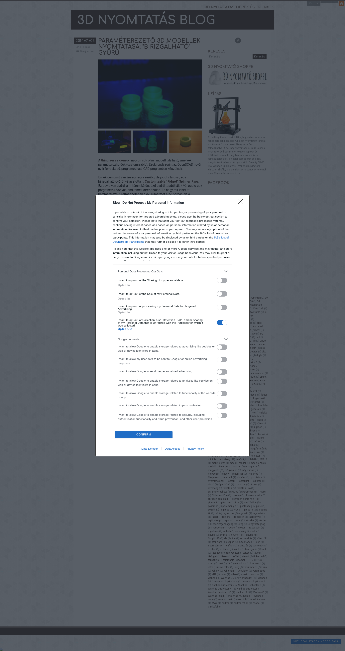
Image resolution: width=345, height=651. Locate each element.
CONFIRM (143, 434)
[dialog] (172, 325)
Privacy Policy (195, 448)
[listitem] (172, 271)
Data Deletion (150, 448)
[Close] (241, 203)
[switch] (222, 280)
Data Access (172, 448)
